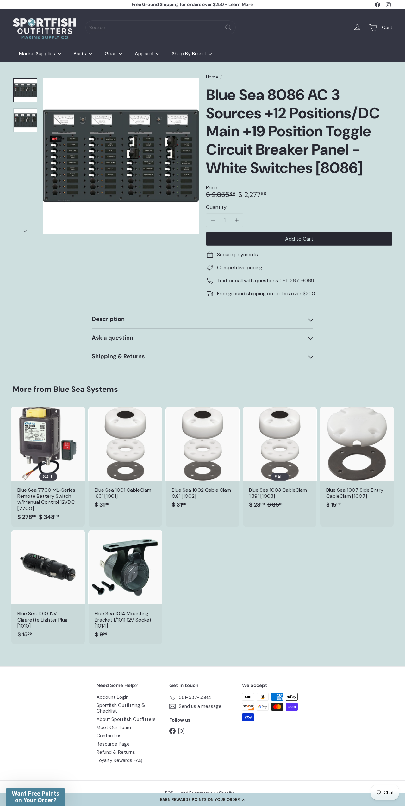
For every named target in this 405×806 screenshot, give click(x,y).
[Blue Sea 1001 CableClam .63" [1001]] (125, 461)
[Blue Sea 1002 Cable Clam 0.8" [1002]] (202, 461)
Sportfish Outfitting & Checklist (121, 708)
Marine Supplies (37, 53)
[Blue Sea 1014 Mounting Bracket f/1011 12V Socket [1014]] (125, 587)
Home (212, 77)
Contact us (109, 736)
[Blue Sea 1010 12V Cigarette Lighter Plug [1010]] (48, 587)
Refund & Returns (116, 752)
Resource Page (113, 744)
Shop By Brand (189, 53)
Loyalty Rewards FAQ (119, 760)
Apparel (144, 53)
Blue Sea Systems (85, 389)
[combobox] (160, 27)
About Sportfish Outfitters (126, 719)
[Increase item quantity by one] (236, 220)
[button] (202, 799)
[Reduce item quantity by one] (213, 220)
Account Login (112, 697)
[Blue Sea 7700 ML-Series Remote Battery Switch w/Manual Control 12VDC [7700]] (48, 467)
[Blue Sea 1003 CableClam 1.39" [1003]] (280, 461)
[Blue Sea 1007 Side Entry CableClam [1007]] (357, 461)
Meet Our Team (114, 727)
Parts (80, 53)
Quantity (216, 207)
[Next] (25, 229)
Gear (111, 53)
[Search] (228, 27)
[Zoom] (121, 156)
